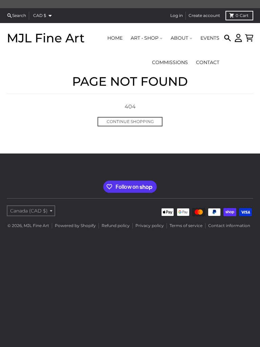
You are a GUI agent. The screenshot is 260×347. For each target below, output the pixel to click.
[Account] (238, 38)
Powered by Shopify (75, 225)
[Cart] (249, 38)
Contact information (229, 225)
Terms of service (186, 225)
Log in (176, 15)
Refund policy (116, 225)
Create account (204, 15)
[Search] (227, 38)
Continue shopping (130, 121)
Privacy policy (149, 225)
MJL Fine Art (46, 38)
